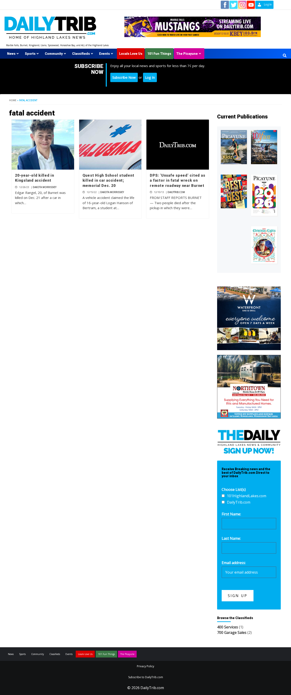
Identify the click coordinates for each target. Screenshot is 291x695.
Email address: (234, 562)
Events (104, 53)
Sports (30, 53)
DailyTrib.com (176, 192)
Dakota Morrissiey (44, 187)
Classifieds (81, 53)
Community (54, 53)
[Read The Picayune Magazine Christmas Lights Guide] (264, 245)
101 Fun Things (159, 53)
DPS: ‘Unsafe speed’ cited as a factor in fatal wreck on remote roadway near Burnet (177, 180)
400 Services (227, 627)
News (11, 53)
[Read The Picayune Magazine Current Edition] (234, 147)
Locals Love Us (130, 53)
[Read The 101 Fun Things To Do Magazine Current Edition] (264, 147)
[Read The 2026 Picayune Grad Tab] (264, 195)
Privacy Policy (145, 666)
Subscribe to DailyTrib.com (145, 677)
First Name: (231, 514)
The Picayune (187, 53)
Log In (150, 77)
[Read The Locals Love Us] (234, 191)
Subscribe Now (124, 77)
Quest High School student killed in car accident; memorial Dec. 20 (108, 180)
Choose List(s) (234, 489)
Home (12, 100)
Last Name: (231, 538)
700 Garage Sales (231, 632)
